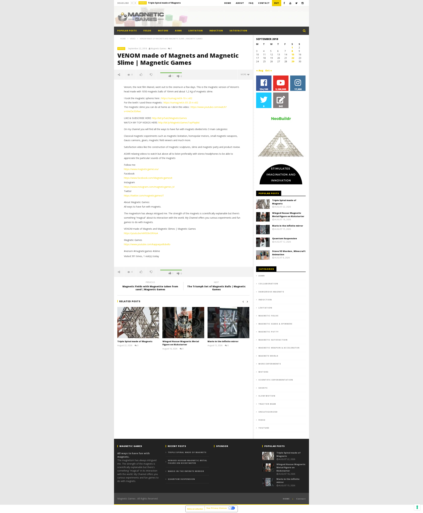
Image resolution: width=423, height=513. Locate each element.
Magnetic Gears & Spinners (275, 324)
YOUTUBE (263, 428)
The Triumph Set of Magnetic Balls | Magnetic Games (216, 286)
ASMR (178, 30)
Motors (163, 30)
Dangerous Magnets (271, 291)
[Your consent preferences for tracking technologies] (417, 507)
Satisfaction (238, 30)
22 (292, 57)
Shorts (263, 388)
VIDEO (142, 3)
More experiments (269, 363)
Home (227, 3)
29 (292, 61)
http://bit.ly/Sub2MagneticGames (169, 118)
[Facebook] (284, 3)
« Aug (259, 70)
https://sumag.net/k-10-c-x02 (176, 98)
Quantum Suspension (284, 238)
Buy (276, 3)
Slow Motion (266, 396)
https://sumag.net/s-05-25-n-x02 (181, 102)
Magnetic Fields (268, 315)
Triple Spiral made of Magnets (134, 341)
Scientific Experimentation (275, 380)
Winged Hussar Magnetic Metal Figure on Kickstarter (173, 3)
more (244, 74)
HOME (286, 498)
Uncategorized (268, 412)
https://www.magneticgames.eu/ (141, 169)
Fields (147, 30)
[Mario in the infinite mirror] (228, 322)
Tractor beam (267, 404)
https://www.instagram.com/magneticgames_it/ (149, 186)
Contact (264, 3)
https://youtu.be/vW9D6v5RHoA (141, 233)
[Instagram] (303, 3)
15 (292, 54)
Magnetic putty (268, 331)
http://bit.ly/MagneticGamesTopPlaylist (179, 122)
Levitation (195, 30)
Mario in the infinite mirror (223, 341)
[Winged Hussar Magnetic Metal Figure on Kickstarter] (183, 322)
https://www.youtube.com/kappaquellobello (147, 244)
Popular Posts (127, 30)
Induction (216, 30)
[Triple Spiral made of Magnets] (138, 322)
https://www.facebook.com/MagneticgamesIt (148, 177)
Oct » (268, 70)
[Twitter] (296, 3)
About (240, 3)
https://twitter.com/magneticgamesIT (144, 195)
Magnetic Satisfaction (273, 340)
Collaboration (268, 283)
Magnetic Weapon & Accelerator (279, 347)
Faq (251, 3)
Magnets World (268, 356)
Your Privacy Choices (216, 508)
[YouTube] (290, 3)
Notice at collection (195, 509)
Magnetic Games (158, 48)
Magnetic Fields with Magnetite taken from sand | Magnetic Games (150, 286)
